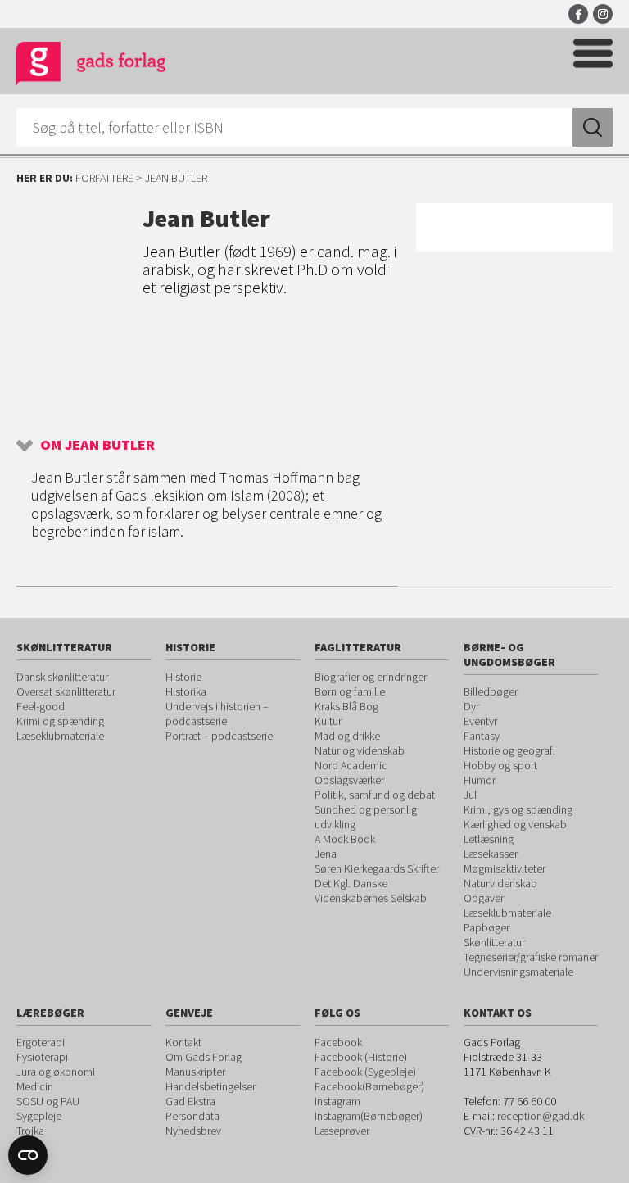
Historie (183, 676)
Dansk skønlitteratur (62, 676)
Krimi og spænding (60, 721)
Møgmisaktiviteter (504, 868)
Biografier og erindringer (370, 676)
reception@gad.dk (540, 1115)
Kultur (328, 721)
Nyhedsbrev (193, 1130)
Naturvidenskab (500, 883)
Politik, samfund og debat (374, 794)
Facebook (578, 14)
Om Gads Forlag (203, 1056)
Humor (480, 780)
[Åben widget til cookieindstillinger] (28, 1155)
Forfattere (104, 177)
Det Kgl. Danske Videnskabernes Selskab (370, 890)
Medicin (34, 1086)
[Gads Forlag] (90, 66)
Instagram (603, 14)
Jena (325, 853)
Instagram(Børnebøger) (368, 1115)
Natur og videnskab (359, 750)
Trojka (30, 1130)
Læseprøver (341, 1130)
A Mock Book (344, 839)
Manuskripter (195, 1071)
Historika (185, 691)
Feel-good (40, 706)
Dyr (471, 706)
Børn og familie (349, 691)
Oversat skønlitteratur (65, 691)
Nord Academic (350, 765)
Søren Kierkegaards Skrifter (376, 868)
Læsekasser (491, 853)
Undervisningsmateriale (518, 971)
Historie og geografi (509, 750)
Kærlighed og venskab (515, 824)
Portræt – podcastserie (219, 735)
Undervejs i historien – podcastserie (217, 713)
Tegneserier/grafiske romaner (531, 957)
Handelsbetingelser (210, 1086)
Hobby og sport (500, 765)
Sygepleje (38, 1115)
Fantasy (482, 735)
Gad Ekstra (190, 1101)
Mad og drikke (347, 735)
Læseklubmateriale (60, 735)
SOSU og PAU (47, 1101)
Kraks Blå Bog (346, 706)
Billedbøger (491, 691)
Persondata (192, 1115)
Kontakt (183, 1042)
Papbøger (486, 927)
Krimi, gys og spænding (518, 809)
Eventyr (480, 721)
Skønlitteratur (494, 942)
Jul (470, 794)
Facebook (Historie (359, 1056)
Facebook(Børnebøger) (369, 1086)
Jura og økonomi (55, 1071)
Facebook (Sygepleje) (365, 1071)
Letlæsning (489, 839)
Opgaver (484, 898)
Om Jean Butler (97, 444)
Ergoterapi (40, 1042)
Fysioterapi (42, 1056)
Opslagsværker (349, 780)
